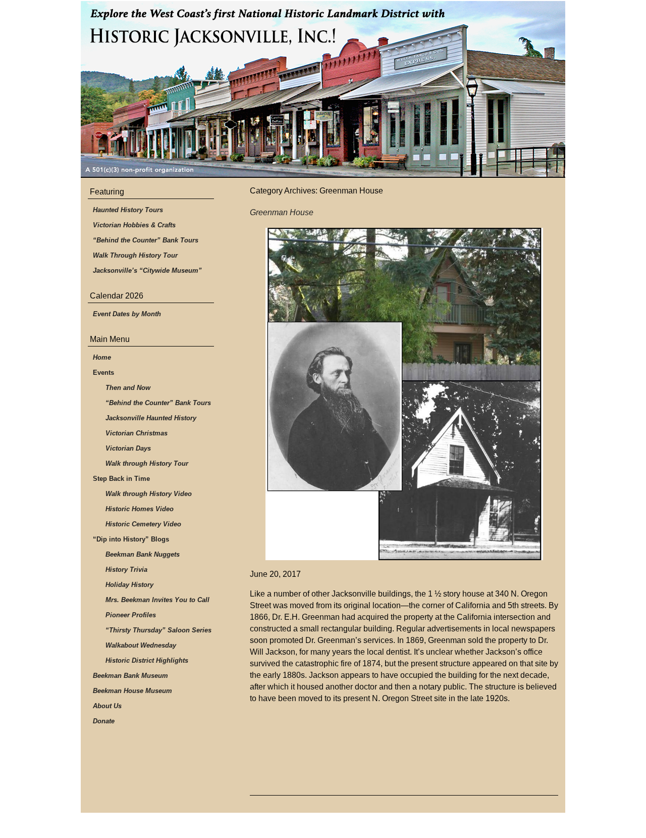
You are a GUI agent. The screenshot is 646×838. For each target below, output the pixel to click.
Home (102, 357)
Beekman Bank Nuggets (142, 554)
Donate (104, 721)
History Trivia (126, 569)
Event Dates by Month (127, 314)
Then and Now (127, 387)
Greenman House (281, 212)
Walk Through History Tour (135, 255)
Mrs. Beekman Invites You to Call (157, 600)
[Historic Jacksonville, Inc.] (323, 89)
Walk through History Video (148, 494)
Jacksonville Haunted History (150, 418)
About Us (107, 706)
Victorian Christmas (136, 433)
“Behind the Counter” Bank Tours (145, 240)
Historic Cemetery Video (143, 524)
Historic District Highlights (146, 660)
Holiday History (129, 584)
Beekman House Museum (132, 691)
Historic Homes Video (139, 509)
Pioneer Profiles (130, 615)
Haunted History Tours (128, 210)
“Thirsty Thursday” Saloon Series (158, 630)
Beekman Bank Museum (130, 675)
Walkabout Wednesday (140, 645)
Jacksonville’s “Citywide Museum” (147, 270)
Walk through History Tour (146, 463)
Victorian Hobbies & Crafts (134, 225)
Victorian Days (128, 448)
